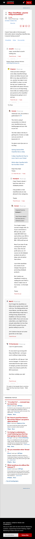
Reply (9, 429)
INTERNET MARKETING (11, 20)
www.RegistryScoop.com (13, 63)
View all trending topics (11, 481)
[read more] (17, 412)
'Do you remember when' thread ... (18, 450)
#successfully (21, 40)
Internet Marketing (23, 437)
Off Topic (20, 406)
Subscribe (12, 23)
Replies (9, 414)
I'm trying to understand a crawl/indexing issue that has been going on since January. (17, 434)
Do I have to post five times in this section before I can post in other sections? (18, 419)
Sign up (29, 2)
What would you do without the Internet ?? (18, 466)
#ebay (14, 40)
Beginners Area (21, 423)
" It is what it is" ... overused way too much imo (18, 403)
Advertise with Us (26, 7)
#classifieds (8, 40)
